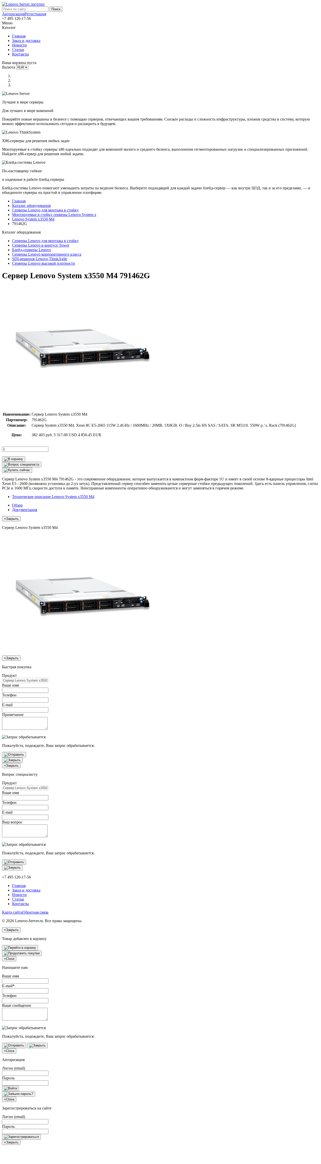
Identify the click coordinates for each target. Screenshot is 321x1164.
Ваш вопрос (12, 822)
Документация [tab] (24, 510)
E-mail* (8, 986)
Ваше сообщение (16, 1005)
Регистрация (35, 14)
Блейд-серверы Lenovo (31, 250)
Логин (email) (13, 1068)
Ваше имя (10, 685)
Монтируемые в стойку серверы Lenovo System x (54, 214)
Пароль (8, 1078)
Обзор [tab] (17, 505)
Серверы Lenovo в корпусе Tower (40, 245)
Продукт (9, 675)
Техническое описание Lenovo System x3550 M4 (53, 496)
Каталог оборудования (31, 205)
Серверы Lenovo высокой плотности (43, 263)
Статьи (18, 49)
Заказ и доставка (26, 40)
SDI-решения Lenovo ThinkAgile (39, 259)
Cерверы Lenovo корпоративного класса (46, 254)
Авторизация (13, 14)
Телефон (9, 695)
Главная (19, 36)
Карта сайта (12, 912)
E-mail (7, 705)
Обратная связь (35, 912)
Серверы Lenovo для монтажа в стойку (45, 210)
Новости (19, 45)
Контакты (20, 54)
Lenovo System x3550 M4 (33, 219)
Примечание (13, 714)
